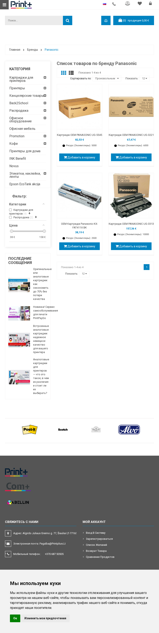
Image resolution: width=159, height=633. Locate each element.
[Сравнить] (128, 4)
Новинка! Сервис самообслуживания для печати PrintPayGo (45, 312)
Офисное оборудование (20, 119)
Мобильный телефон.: (38, 554)
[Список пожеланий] (140, 4)
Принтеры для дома (24, 151)
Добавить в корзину (81, 157)
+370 (54, 554)
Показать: (131, 78)
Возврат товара (96, 550)
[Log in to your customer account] (151, 4)
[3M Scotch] (63, 429)
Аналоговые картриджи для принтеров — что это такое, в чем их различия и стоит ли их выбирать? (41, 376)
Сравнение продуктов (100, 556)
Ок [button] (15, 618)
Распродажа (18, 111)
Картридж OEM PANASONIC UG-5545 (79, 134)
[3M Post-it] (29, 429)
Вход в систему (95, 532)
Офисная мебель (22, 129)
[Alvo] (129, 429)
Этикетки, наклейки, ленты (25, 175)
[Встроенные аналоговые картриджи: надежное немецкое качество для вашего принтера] (19, 340)
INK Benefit (17, 159)
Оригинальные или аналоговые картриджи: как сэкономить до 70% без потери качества (42, 284)
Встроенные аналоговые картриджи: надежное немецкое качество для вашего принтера (41, 339)
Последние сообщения (20, 260)
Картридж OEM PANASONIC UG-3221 (131, 134)
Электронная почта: (39, 543)
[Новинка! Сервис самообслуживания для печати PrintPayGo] (19, 313)
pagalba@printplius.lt (53, 543)
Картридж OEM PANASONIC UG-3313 (131, 223)
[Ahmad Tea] (96, 429)
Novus (14, 166)
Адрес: (45, 533)
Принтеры (17, 88)
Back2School (18, 103)
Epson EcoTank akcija (24, 184)
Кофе (13, 144)
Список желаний (96, 544)
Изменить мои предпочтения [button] (45, 618)
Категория (19, 69)
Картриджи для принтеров (21, 79)
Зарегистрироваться (99, 538)
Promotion (16, 136)
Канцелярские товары (26, 96)
